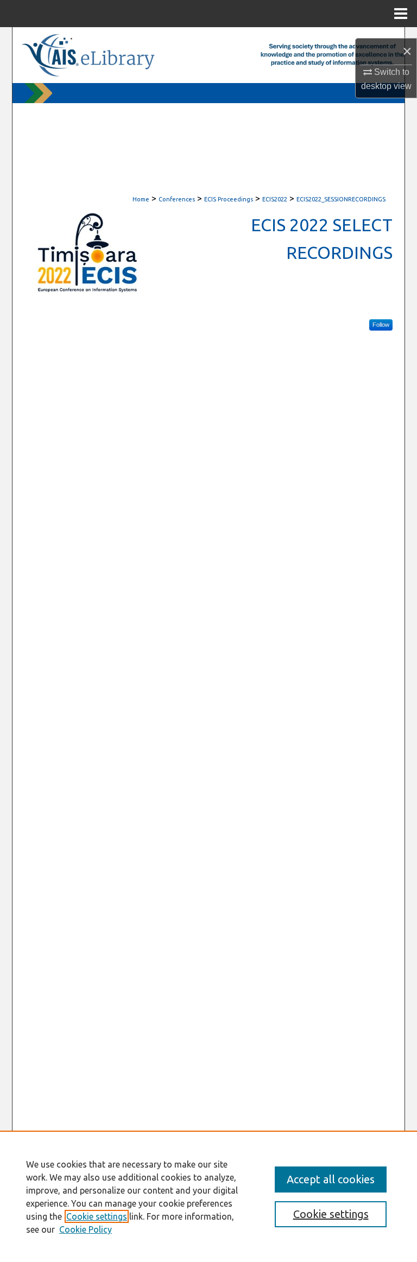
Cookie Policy (85, 1229)
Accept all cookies (331, 1179)
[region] (208, 1196)
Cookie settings (96, 1216)
